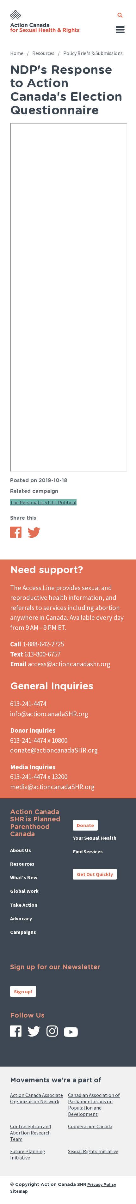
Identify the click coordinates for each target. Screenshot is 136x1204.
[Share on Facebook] (16, 536)
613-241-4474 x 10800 (38, 740)
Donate (85, 825)
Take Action (23, 905)
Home (16, 53)
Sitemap (19, 1191)
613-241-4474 (28, 703)
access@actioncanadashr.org (69, 664)
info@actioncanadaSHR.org (49, 714)
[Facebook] (16, 1033)
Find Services (88, 851)
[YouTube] (71, 1034)
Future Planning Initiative (27, 1154)
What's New (23, 877)
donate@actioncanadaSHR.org (54, 750)
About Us (20, 850)
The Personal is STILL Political (43, 502)
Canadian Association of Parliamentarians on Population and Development (94, 1104)
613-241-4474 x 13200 (38, 776)
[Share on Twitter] (34, 536)
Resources (43, 53)
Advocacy (21, 918)
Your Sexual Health (94, 838)
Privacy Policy (101, 1184)
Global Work (24, 891)
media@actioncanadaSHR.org (52, 787)
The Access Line (32, 588)
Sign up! (23, 991)
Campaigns (23, 932)
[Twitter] (34, 1033)
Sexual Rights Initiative (93, 1151)
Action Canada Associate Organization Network (36, 1098)
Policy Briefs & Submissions (93, 53)
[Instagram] (52, 1033)
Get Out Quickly (95, 874)
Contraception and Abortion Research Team (30, 1132)
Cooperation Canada (90, 1126)
